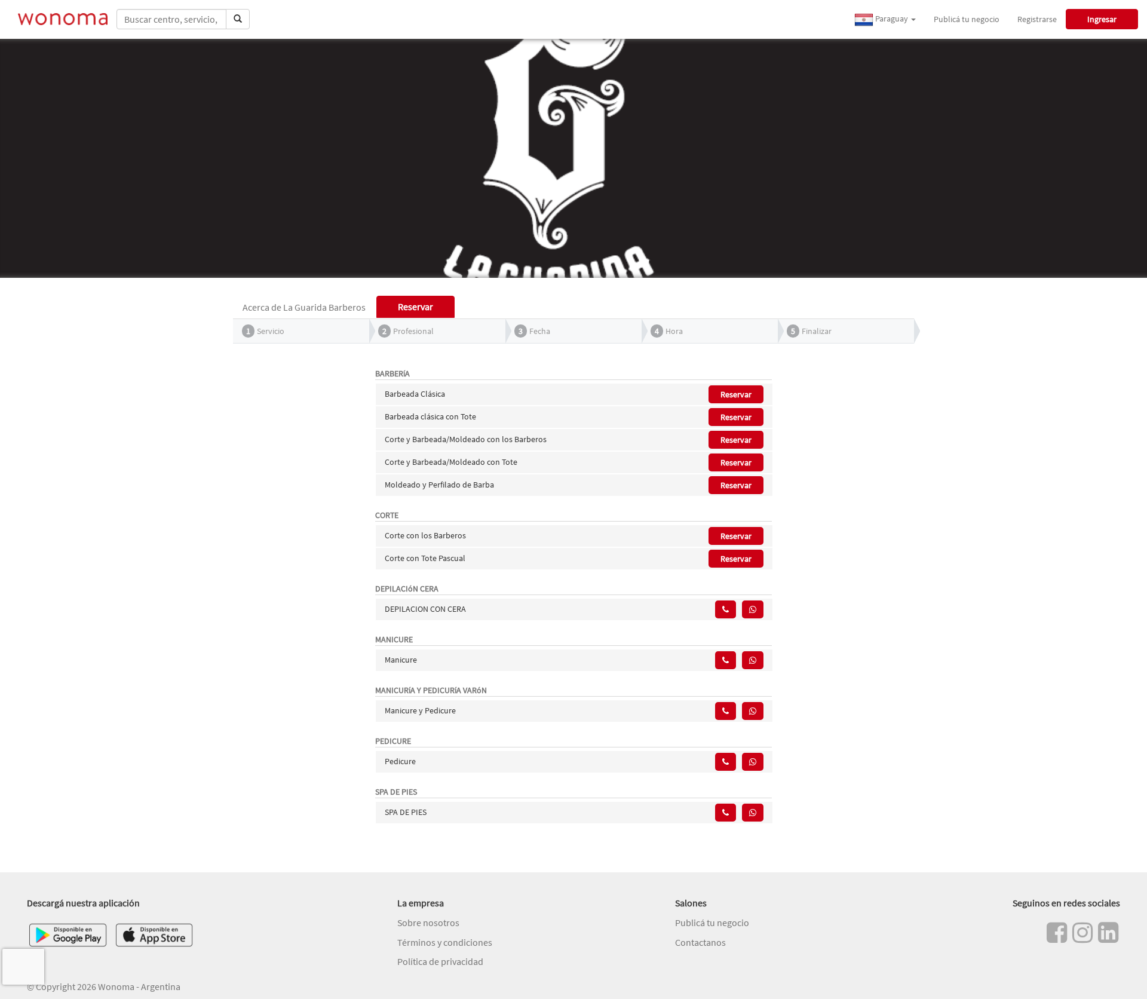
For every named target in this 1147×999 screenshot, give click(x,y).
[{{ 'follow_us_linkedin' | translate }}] (1108, 933)
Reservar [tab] (415, 306)
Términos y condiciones (444, 942)
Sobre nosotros (428, 922)
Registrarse (1037, 19)
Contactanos (700, 942)
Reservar (736, 394)
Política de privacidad (440, 961)
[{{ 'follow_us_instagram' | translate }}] (1082, 933)
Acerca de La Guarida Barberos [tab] (304, 307)
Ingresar (1102, 19)
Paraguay (891, 18)
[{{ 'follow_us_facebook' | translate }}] (1057, 933)
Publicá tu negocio (966, 19)
